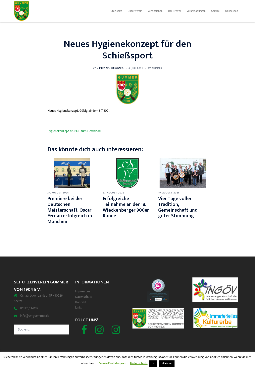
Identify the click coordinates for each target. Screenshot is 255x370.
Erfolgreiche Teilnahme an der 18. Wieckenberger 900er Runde (126, 207)
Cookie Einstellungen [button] (112, 363)
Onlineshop (231, 11)
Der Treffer (174, 11)
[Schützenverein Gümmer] (21, 11)
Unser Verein (135, 11)
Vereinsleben (155, 11)
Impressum (82, 291)
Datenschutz (83, 297)
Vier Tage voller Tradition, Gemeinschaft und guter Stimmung (177, 207)
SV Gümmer (155, 68)
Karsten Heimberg (111, 68)
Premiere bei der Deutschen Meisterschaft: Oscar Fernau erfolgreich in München (69, 210)
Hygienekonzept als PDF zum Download (74, 131)
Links (78, 307)
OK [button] (153, 363)
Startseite (116, 11)
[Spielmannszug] (116, 332)
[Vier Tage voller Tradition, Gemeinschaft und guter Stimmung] (183, 173)
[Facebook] (84, 332)
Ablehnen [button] (167, 363)
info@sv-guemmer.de (34, 316)
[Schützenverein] (99, 332)
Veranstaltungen (196, 11)
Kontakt (80, 302)
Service (215, 11)
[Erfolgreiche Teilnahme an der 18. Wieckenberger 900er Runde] (127, 173)
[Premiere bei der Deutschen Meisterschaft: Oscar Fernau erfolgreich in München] (72, 173)
